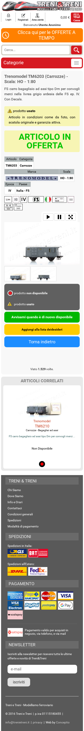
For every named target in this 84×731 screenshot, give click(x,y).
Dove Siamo (15, 496)
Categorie (13, 62)
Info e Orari (15, 502)
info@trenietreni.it (17, 722)
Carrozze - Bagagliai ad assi (42, 430)
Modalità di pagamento (23, 526)
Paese (23, 184)
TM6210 (42, 426)
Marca (32, 171)
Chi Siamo (14, 490)
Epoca (10, 184)
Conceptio (63, 722)
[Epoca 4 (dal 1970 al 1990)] (23, 199)
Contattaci (15, 508)
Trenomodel (42, 421)
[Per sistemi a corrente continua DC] (71, 199)
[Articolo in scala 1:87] (16, 199)
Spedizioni (14, 520)
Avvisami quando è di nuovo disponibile (42, 317)
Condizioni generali (20, 514)
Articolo (11, 159)
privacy (37, 722)
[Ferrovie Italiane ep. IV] (36, 199)
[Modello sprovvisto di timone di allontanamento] (59, 199)
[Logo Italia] (48, 199)
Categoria (26, 159)
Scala (66, 171)
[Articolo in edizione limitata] (8, 199)
